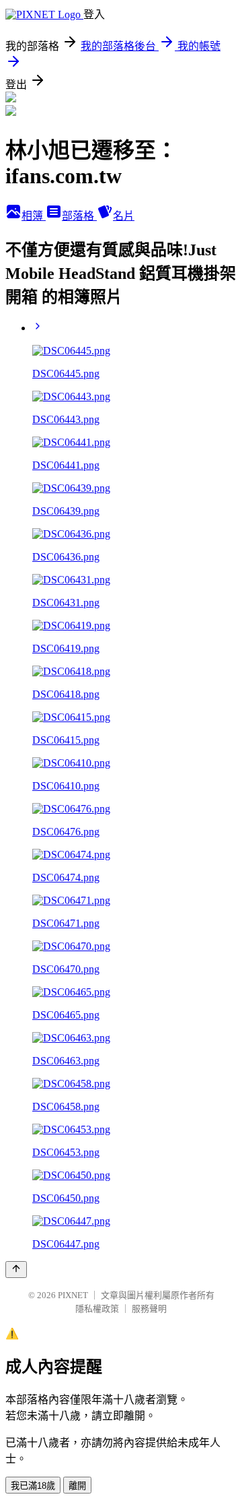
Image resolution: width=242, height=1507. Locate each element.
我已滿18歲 (33, 1486)
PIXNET (73, 1295)
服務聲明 (149, 1309)
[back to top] (16, 1269)
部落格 (79, 216)
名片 (123, 216)
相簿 (34, 216)
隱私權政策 (97, 1309)
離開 (77, 1486)
